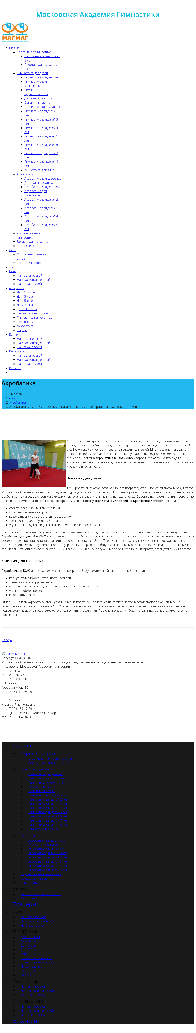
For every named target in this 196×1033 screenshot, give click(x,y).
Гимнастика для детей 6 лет (47, 816)
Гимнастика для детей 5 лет (47, 812)
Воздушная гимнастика (33, 242)
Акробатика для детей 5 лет (47, 870)
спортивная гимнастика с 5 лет (50, 758)
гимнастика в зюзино (39, 170)
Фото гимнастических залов (41, 894)
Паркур (22, 330)
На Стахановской (29, 284)
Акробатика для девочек (41, 187)
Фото (12, 250)
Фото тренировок (29, 263)
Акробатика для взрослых (42, 178)
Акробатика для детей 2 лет (47, 857)
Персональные (27, 322)
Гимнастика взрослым (32, 313)
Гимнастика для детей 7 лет (47, 820)
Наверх (7, 640)
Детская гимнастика (38, 98)
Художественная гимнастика (28, 235)
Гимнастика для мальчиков (35, 83)
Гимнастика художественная (36, 92)
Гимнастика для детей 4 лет (47, 808)
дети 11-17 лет (27, 309)
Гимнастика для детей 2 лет (47, 799)
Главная (14, 48)
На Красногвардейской (33, 279)
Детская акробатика (38, 183)
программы (16, 288)
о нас (13, 398)
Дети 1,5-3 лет (26, 292)
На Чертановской (29, 275)
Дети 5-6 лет (25, 301)
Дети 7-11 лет (26, 305)
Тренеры (14, 267)
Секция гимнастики (37, 102)
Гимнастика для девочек (41, 77)
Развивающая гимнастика (43, 107)
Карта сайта (25, 246)
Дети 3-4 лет (25, 296)
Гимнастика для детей (32, 73)
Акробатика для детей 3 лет (47, 861)
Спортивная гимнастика (34, 52)
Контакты (15, 334)
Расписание (16, 351)
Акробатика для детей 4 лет (47, 866)
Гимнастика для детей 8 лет (47, 825)
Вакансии (15, 368)
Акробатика (25, 174)
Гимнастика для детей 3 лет (47, 804)
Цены (12, 271)
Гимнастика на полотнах (34, 317)
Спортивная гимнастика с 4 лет (50, 763)
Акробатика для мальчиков (35, 193)
